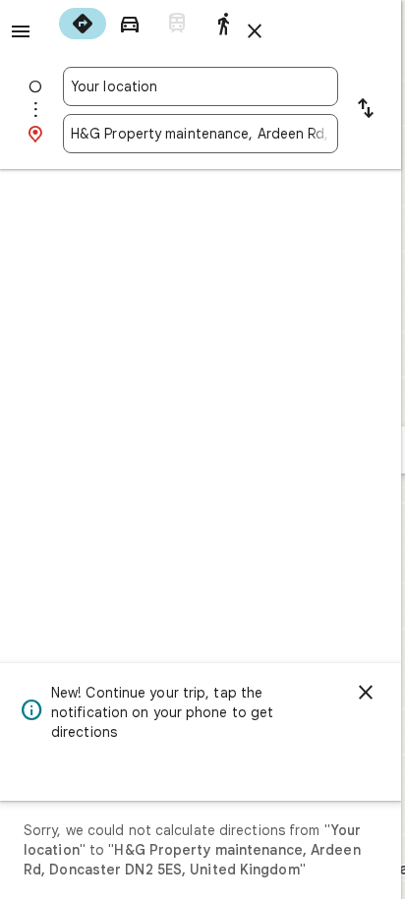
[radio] (82, 23)
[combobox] (200, 86)
